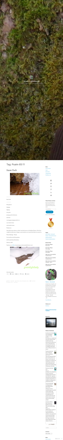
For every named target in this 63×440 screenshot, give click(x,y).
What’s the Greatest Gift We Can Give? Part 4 (51, 258)
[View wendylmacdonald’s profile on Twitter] (51, 183)
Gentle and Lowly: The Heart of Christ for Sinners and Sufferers (49, 353)
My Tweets (47, 305)
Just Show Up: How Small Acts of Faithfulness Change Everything (50, 334)
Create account (48, 168)
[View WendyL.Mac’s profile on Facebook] (51, 180)
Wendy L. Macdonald (31, 81)
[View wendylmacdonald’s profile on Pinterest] (51, 189)
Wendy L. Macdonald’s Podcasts (51, 235)
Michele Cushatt (48, 408)
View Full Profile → (49, 300)
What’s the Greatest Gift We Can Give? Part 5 (51, 255)
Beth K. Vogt (47, 370)
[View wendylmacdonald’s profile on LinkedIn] (51, 192)
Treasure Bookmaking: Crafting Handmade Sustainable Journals (49, 385)
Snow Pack (11, 170)
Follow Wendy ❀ (49, 212)
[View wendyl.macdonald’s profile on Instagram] (51, 186)
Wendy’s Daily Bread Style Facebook (51, 310)
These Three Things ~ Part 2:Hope (49, 248)
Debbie (13, 245)
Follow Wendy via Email (50, 200)
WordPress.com (48, 175)
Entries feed (48, 171)
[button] (49, 324)
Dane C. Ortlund (48, 355)
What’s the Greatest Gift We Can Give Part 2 (51, 265)
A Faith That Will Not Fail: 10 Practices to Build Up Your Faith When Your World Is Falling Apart (50, 404)
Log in (47, 170)
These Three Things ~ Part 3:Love (49, 245)
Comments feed (48, 173)
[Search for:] (51, 427)
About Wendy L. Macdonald (50, 234)
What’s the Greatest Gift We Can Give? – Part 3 (51, 262)
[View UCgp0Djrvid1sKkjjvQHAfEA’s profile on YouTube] (51, 195)
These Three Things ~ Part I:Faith (49, 252)
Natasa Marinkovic (48, 387)
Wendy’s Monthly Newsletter (50, 239)
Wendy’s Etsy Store (49, 237)
